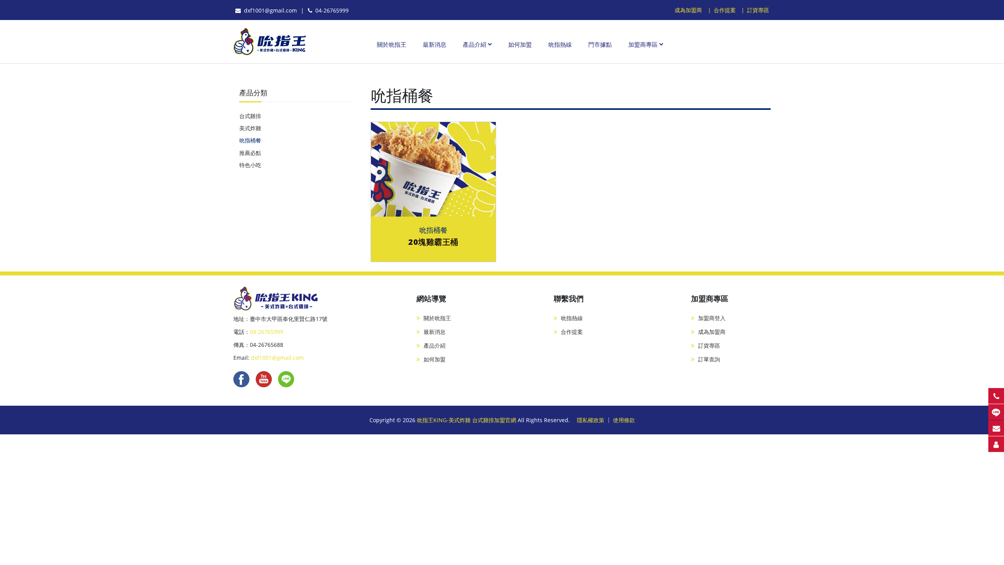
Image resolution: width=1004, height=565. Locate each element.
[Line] (286, 379)
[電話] (996, 396)
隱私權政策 (590, 420)
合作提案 (725, 10)
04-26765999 (330, 10)
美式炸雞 (250, 128)
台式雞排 (250, 116)
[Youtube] (264, 379)
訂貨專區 (758, 10)
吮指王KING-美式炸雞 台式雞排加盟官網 (467, 420)
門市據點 (600, 44)
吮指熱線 (560, 44)
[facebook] (241, 379)
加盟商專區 (643, 44)
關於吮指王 (391, 44)
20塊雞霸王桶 (433, 242)
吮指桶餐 (250, 140)
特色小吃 (250, 165)
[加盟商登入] (996, 444)
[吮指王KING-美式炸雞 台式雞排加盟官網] (269, 41)
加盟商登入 (712, 318)
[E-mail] (996, 428)
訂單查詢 (709, 359)
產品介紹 (474, 44)
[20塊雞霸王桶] (433, 168)
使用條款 (624, 420)
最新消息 (434, 44)
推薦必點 (250, 153)
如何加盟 (520, 44)
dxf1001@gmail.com (269, 10)
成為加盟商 (688, 10)
